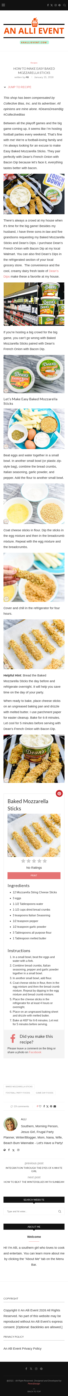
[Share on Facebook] (44, 1106)
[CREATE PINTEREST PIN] (59, 793)
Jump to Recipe (19, 87)
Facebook (35, 1052)
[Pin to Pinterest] (51, 1106)
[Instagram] (56, 5)
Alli (27, 77)
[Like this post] (40, 1106)
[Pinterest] (59, 5)
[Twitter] (51, 5)
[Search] (64, 5)
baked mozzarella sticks (19, 1087)
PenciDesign (34, 1384)
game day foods (44, 1093)
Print (34, 875)
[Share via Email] (55, 1106)
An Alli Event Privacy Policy (22, 1348)
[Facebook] (48, 5)
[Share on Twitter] (47, 1106)
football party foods (18, 1093)
